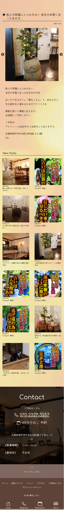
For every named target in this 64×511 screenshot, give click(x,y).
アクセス (41, 483)
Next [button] (61, 54)
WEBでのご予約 (34, 422)
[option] (32, 54)
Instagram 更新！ (41, 187)
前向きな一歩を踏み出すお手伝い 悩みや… (48, 335)
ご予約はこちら (55, 483)
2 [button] (34, 79)
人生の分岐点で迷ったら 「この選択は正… (48, 263)
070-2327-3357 (34, 415)
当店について (17, 483)
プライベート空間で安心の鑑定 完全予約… (15, 263)
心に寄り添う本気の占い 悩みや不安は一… (15, 225)
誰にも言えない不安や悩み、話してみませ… (15, 188)
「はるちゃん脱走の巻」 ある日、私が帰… (15, 373)
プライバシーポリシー (32, 487)
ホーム (5, 483)
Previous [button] (2, 54)
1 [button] (29, 79)
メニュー (30, 483)
